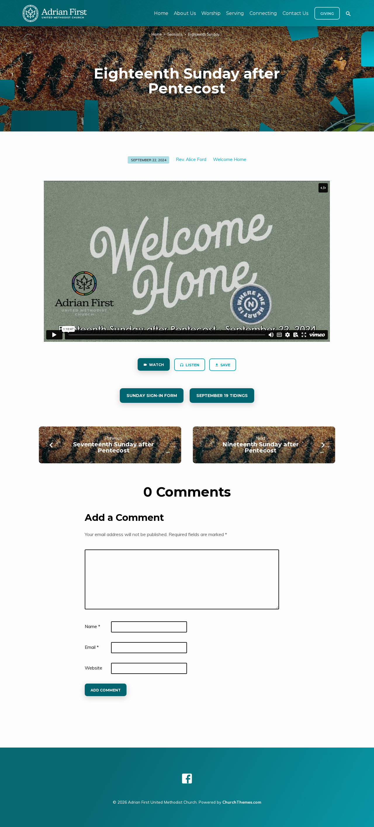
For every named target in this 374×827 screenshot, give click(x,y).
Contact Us (295, 13)
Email (92, 647)
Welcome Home (229, 159)
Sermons (174, 34)
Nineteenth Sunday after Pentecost (260, 447)
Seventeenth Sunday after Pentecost (113, 447)
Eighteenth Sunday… (205, 34)
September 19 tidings (221, 395)
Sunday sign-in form (152, 395)
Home (161, 13)
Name (92, 626)
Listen (192, 365)
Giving (327, 13)
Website (93, 668)
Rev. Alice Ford (191, 159)
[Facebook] (186, 778)
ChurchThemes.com (241, 802)
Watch (156, 365)
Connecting (263, 13)
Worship (211, 13)
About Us (185, 13)
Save (225, 365)
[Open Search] (348, 14)
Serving (235, 13)
